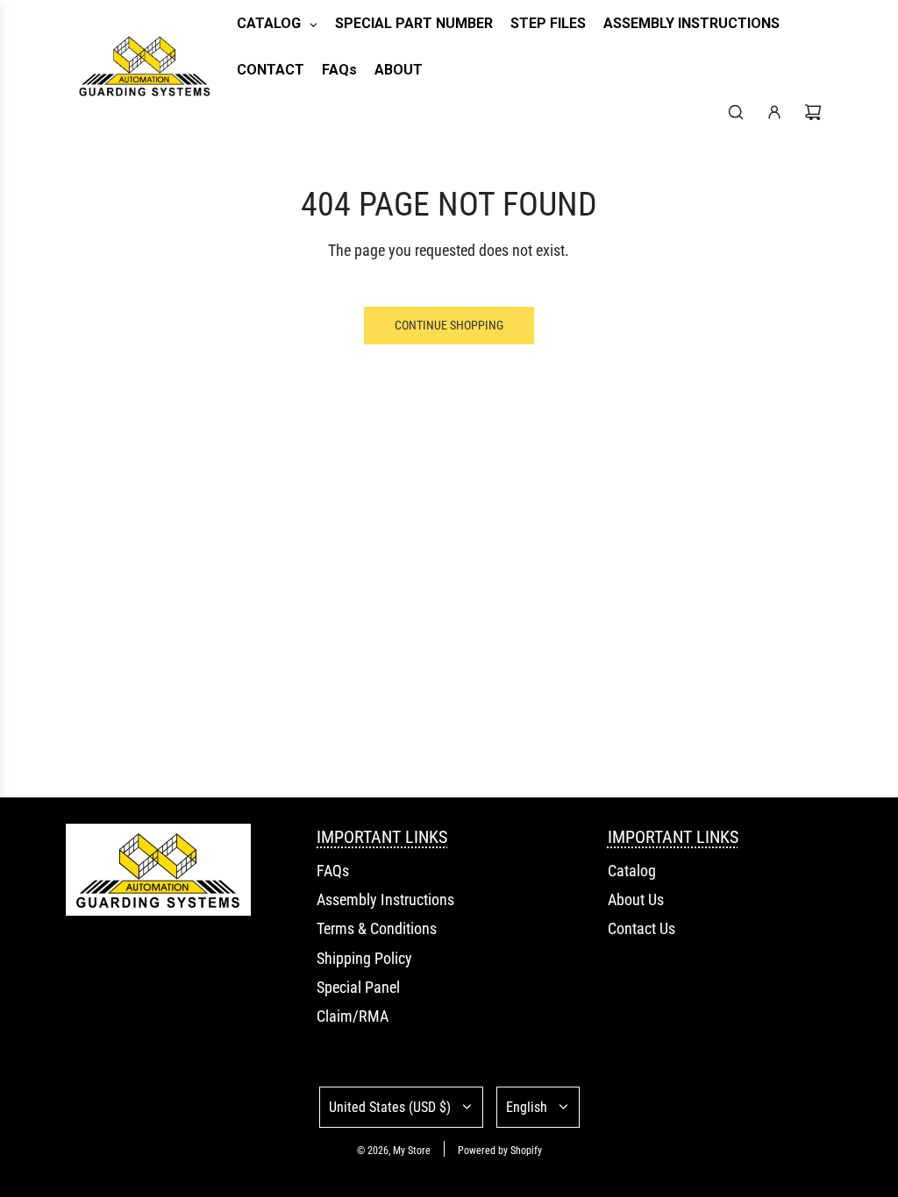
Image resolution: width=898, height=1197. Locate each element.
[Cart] (813, 112)
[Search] (735, 112)
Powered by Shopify (500, 1150)
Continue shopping (449, 325)
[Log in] (774, 112)
